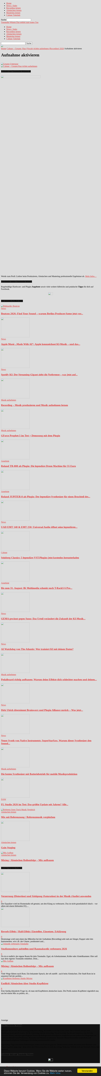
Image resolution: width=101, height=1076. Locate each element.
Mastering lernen (13, 13)
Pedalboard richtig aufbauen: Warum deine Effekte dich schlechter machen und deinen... (49, 679)
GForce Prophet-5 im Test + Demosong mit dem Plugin (30, 435)
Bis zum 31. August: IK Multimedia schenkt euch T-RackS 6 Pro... (36, 588)
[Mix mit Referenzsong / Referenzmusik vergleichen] (18, 809)
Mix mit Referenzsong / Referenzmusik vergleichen (28, 817)
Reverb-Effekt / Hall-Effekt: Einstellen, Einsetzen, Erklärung (33, 931)
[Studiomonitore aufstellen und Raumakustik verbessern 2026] (14, 944)
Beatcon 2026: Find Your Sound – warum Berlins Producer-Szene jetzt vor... (42, 313)
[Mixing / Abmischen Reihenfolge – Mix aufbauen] (7, 853)
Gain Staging (8, 847)
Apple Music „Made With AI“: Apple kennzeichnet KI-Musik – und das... (40, 344)
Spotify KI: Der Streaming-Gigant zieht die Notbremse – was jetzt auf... (39, 374)
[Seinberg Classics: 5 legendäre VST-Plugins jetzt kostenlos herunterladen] (15, 550)
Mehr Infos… (91, 276)
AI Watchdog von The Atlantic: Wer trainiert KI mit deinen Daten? (37, 649)
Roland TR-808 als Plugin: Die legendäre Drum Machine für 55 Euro (38, 466)
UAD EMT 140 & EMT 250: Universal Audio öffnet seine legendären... (39, 527)
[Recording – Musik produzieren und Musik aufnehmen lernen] (15, 398)
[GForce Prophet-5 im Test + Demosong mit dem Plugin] (15, 428)
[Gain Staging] (15, 840)
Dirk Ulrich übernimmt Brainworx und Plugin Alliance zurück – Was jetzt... (42, 710)
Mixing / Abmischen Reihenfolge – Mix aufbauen (27, 860)
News (3, 308)
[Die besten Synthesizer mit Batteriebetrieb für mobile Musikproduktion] (15, 766)
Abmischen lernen (13, 10)
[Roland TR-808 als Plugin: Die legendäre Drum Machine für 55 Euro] (15, 459)
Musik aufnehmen (8, 400)
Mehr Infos (55, 1073)
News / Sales (11, 5)
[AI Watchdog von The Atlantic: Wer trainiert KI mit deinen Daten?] (15, 641)
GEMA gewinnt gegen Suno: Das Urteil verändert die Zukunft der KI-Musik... (43, 618)
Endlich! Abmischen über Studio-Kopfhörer (24, 983)
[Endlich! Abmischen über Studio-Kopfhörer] (16, 978)
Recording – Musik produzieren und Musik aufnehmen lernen (34, 405)
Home (8, 3)
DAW (3, 799)
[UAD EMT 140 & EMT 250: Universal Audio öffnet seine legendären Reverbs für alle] (15, 520)
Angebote (5, 461)
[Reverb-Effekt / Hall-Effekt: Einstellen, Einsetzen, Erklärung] (15, 926)
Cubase (4, 552)
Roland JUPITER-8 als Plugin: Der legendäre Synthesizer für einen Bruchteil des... (45, 496)
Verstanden (87, 1070)
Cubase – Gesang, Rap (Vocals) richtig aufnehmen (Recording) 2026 (35, 48)
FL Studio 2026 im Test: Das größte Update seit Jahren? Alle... (34, 804)
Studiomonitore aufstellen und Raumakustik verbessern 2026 (34, 948)
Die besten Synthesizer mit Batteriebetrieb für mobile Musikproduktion (39, 774)
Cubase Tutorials (13, 15)
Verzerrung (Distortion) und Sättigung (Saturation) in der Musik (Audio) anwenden (46, 896)
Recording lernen (13, 8)
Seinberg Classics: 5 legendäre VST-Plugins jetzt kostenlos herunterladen (40, 557)
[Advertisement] (21, 1008)
